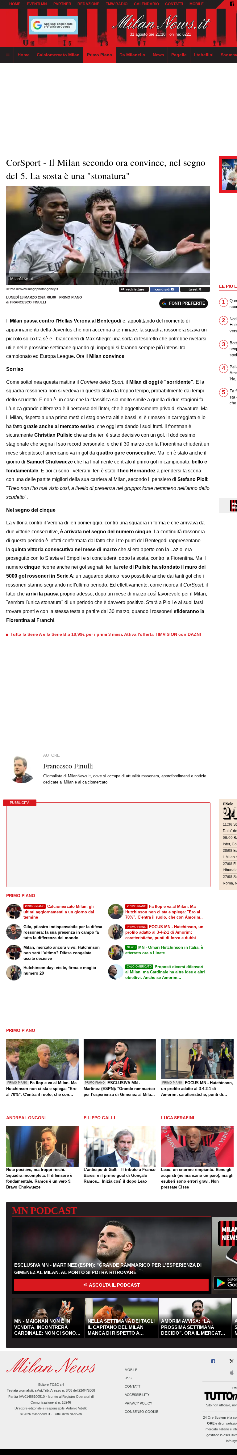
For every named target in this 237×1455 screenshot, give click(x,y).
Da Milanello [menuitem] (132, 54)
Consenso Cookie (141, 1411)
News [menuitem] (158, 54)
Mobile (131, 1370)
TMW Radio (116, 4)
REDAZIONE (88, 4)
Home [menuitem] (24, 54)
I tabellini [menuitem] (204, 54)
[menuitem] (7, 55)
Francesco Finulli (28, 302)
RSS (128, 1378)
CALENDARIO (146, 4)
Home (14, 4)
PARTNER (62, 4)
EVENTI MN (37, 4)
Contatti (133, 1387)
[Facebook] (232, 4)
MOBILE (196, 4)
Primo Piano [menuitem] (99, 54)
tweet (193, 289)
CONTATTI (174, 4)
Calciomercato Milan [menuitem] (58, 54)
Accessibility (137, 1395)
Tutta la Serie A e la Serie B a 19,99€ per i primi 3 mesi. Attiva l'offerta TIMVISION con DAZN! (105, 634)
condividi (163, 289)
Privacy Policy (138, 1403)
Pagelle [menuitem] (179, 54)
